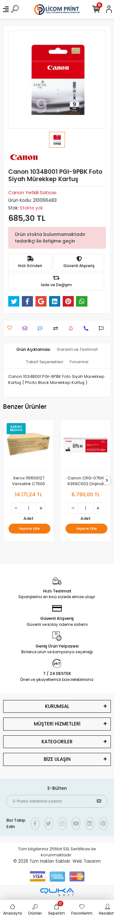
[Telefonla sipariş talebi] (87, 328)
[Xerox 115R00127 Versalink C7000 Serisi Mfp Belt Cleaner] (28, 447)
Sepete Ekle (29, 528)
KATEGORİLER (57, 741)
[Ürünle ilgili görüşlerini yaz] (41, 328)
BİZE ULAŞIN (57, 759)
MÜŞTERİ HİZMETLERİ (57, 723)
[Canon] (24, 157)
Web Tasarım (87, 861)
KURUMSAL (57, 706)
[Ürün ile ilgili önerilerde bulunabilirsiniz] (102, 328)
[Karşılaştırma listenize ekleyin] (57, 328)
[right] (107, 480)
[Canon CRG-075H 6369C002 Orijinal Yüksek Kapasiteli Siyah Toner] (85, 447)
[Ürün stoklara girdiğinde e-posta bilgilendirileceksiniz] (72, 328)
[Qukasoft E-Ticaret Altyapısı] (57, 892)
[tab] (33, 349)
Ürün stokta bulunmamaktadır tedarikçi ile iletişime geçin (50, 237)
